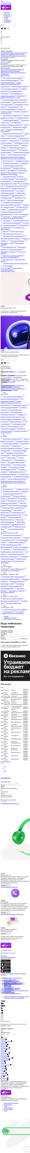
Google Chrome (8, 1107)
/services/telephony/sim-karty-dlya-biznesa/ (12, 914)
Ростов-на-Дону (5, 1065)
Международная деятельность (9, 72)
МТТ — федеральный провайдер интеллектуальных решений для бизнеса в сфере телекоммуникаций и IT (14, 990)
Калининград (5, 1053)
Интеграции (7, 15)
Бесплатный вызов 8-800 (19, 56)
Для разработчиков (19, 983)
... (4, 770)
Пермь (3, 1063)
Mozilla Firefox (8, 1104)
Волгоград (4, 1044)
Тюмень (3, 1073)
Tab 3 (8, 781)
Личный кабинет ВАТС (7, 53)
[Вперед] (5, 802)
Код (2, 690)
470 (5, 771)
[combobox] (10, 632)
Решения (6, 12)
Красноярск (4, 1056)
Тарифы (6, 17)
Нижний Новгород (6, 1058)
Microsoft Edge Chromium (11, 1103)
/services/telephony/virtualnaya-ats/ (10, 803)
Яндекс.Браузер (8, 1109)
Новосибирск (5, 1060)
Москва (3, 1039)
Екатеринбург (5, 1048)
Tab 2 (5, 781)
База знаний (7, 986)
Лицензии (17, 71)
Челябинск (4, 1078)
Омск (2, 1061)
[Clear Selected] (2, 787)
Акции (6, 18)
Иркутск (3, 1049)
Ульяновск (4, 1075)
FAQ (5, 985)
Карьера (15, 69)
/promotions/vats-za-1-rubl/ (8, 271)
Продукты (7, 14)
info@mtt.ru (4, 956)
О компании (7, 20)
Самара (3, 1068)
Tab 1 (2, 781)
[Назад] (2, 802)
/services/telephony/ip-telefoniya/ (9, 887)
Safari (5, 1106)
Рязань (3, 1066)
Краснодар (4, 1055)
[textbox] (5, 634)
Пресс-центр (4, 69)
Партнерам (7, 22)
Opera (5, 1110)
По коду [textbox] (10, 632)
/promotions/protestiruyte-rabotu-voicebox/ (12, 315)
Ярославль (4, 1080)
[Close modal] (2, 1015)
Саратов (3, 1070)
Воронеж (3, 1046)
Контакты (11, 71)
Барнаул (3, 1043)
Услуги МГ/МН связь (12, 54)
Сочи (2, 1071)
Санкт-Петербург (6, 1041)
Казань (3, 1051)
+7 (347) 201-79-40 (6, 3)
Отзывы (10, 69)
